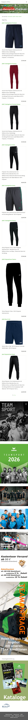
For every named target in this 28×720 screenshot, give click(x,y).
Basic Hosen (18, 16)
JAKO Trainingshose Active (8, 145)
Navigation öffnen (5, 2)
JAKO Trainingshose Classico (9, 220)
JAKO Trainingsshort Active (8, 185)
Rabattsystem (8, 714)
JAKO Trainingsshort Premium (9, 23)
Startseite (10, 16)
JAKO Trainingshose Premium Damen (11, 104)
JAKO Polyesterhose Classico (9, 259)
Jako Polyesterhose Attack (8, 354)
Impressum (16, 714)
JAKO (14, 16)
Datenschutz (7, 716)
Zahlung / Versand (19, 716)
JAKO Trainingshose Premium (9, 63)
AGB (21, 714)
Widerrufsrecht (14, 717)
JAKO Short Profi (6, 319)
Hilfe (13, 716)
